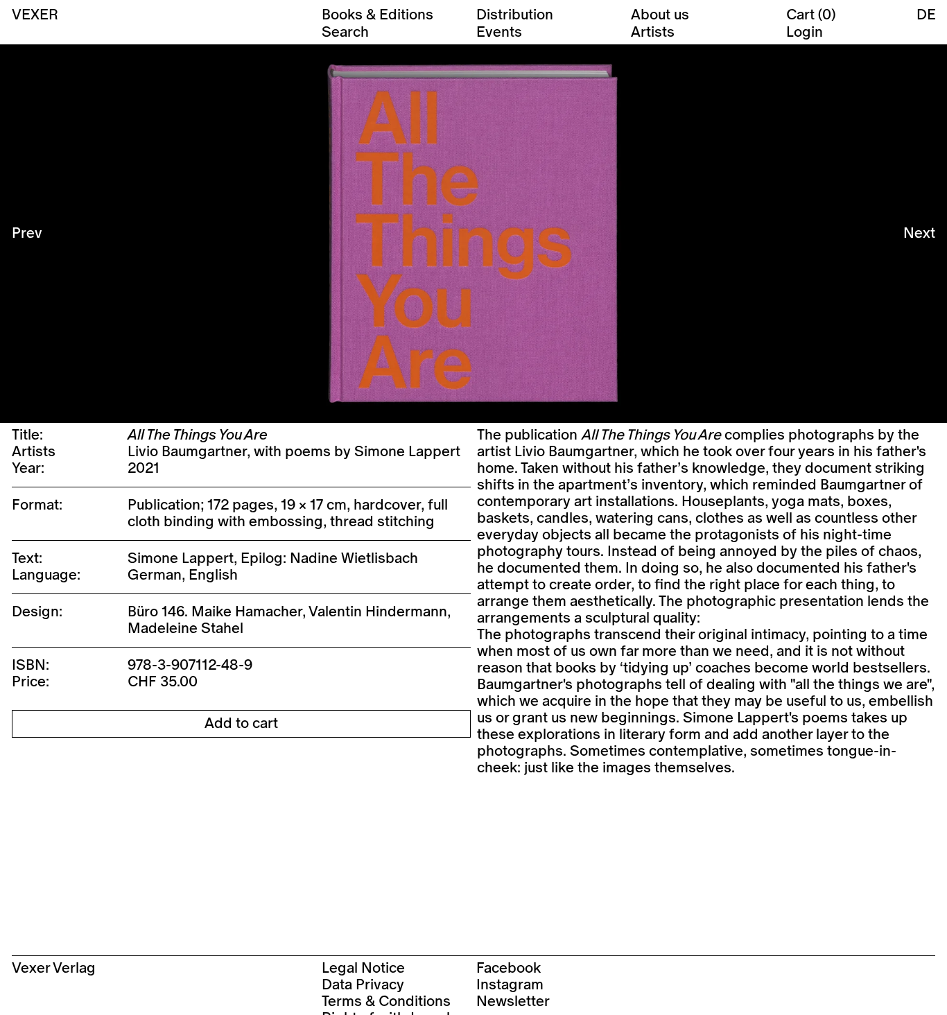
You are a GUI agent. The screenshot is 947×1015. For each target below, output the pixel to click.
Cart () (810, 15)
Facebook (508, 968)
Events (499, 32)
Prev (27, 233)
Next (919, 233)
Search (345, 32)
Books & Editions (377, 15)
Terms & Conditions (386, 1001)
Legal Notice (363, 968)
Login (804, 32)
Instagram (510, 985)
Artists (653, 32)
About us (660, 15)
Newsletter (513, 1001)
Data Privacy (363, 985)
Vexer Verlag (54, 968)
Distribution (514, 15)
